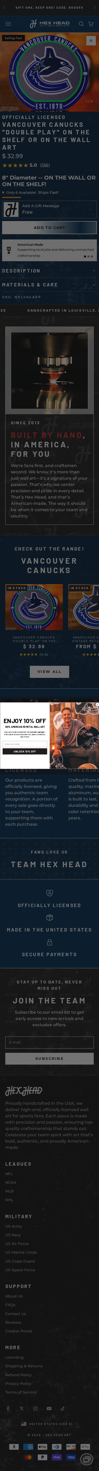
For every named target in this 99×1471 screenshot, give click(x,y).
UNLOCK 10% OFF (25, 751)
